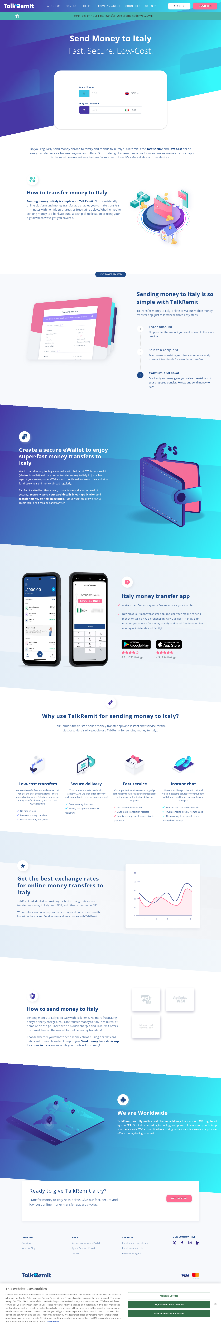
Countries (132, 6)
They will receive (89, 103)
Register (205, 5)
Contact (72, 6)
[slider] (136, 653)
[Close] (215, 1304)
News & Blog (29, 1248)
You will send (87, 87)
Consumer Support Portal (86, 1243)
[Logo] (18, 6)
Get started (179, 1198)
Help (86, 6)
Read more (53, 1321)
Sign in (179, 6)
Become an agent (108, 6)
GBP (134, 93)
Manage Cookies (169, 1295)
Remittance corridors (134, 1248)
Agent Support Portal (83, 1248)
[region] (110, 1304)
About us (54, 6)
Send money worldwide (135, 1243)
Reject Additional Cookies (169, 1304)
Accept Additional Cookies (169, 1313)
